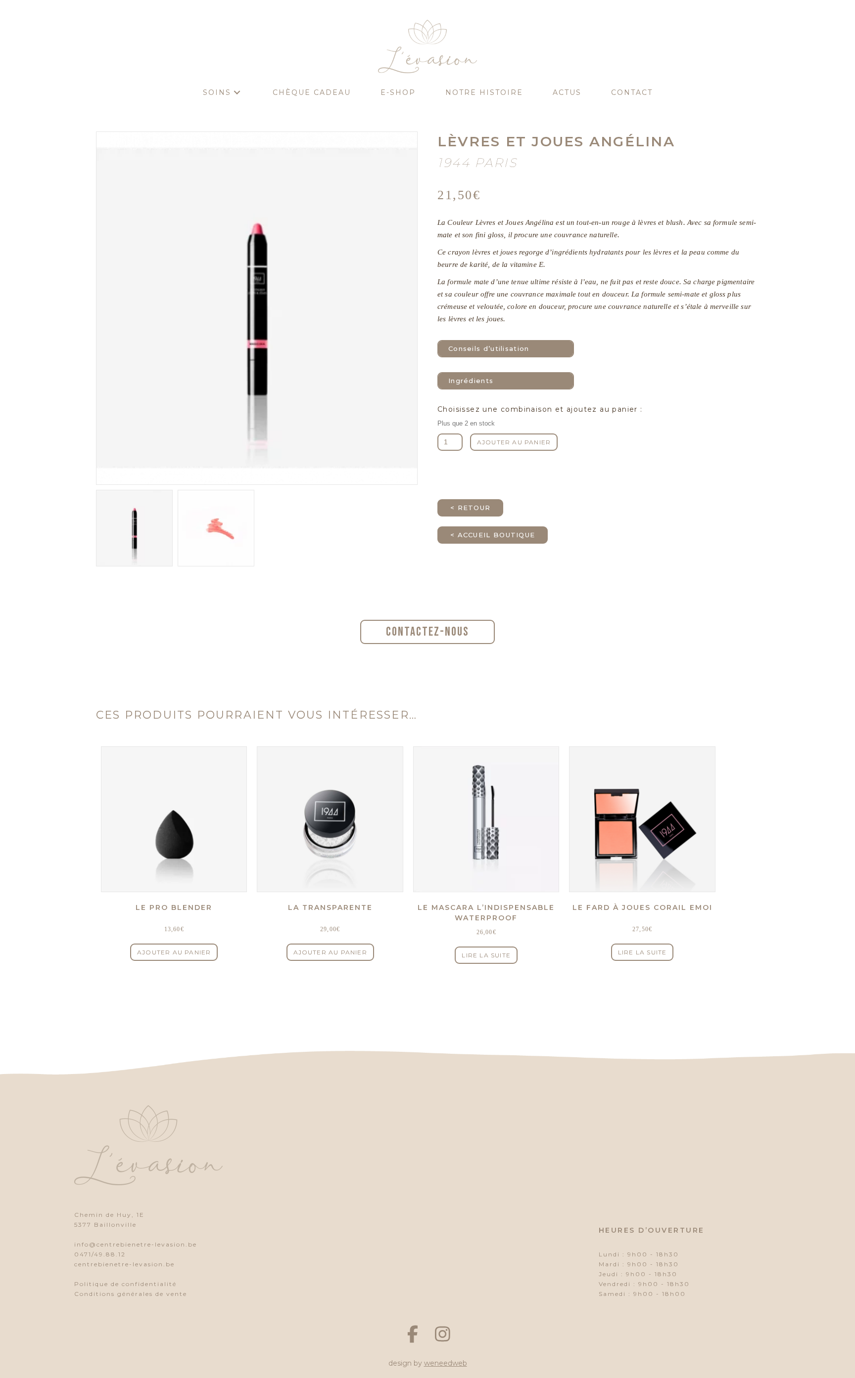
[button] (237, 92)
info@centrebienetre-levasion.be (135, 1244)
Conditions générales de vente (130, 1293)
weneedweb (445, 1363)
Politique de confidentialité (125, 1284)
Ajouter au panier (514, 442)
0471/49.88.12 (100, 1254)
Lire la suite (486, 955)
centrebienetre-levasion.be (124, 1264)
